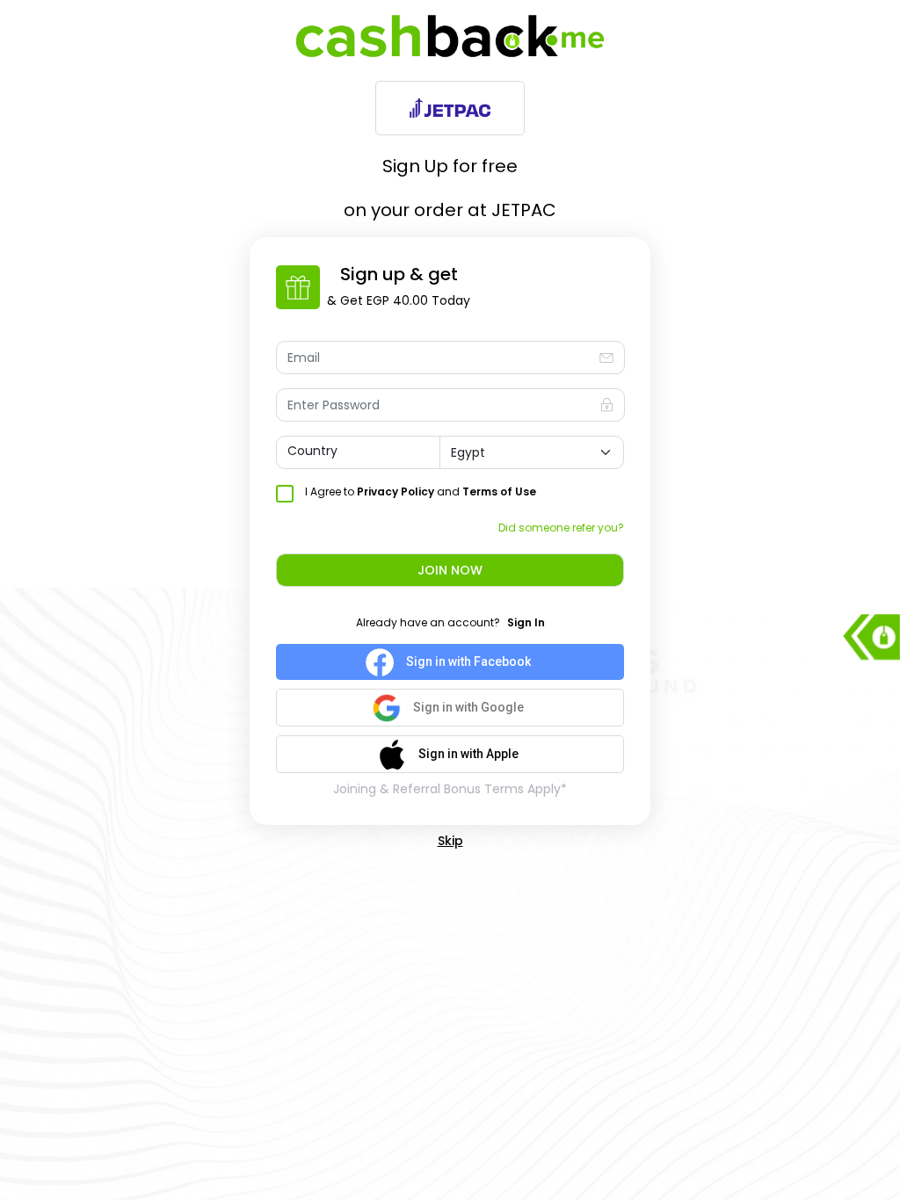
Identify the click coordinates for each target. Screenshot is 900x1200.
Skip (450, 840)
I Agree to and (420, 491)
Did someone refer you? (561, 527)
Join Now (450, 570)
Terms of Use (499, 491)
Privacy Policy (395, 491)
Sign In (526, 622)
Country (312, 450)
